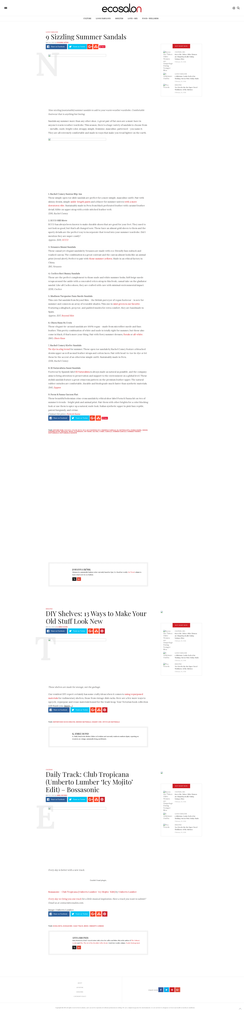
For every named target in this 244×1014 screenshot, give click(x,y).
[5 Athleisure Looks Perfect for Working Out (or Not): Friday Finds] (169, 77)
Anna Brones (62, 795)
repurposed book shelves (64, 722)
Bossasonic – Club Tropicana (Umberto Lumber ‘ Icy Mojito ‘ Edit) (81, 891)
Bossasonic (68, 926)
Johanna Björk (62, 42)
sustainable (53, 433)
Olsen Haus (59, 338)
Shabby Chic (97, 722)
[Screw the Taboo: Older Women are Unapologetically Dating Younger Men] (169, 61)
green (144, 430)
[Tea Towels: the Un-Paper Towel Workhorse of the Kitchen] (169, 88)
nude (71, 431)
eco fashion (92, 430)
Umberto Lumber (128, 891)
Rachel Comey (98, 431)
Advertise (79, 987)
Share (58, 47)
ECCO (65, 240)
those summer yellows (100, 258)
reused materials (83, 722)
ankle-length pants (80, 201)
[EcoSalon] (21, 7)
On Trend (88, 431)
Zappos (57, 387)
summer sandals (120, 431)
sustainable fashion (68, 433)
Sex (183, 52)
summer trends (134, 431)
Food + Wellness (150, 18)
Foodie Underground (133, 943)
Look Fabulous (103, 18)
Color (74, 430)
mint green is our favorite (126, 304)
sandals (108, 431)
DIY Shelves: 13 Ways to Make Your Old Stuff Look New (96, 617)
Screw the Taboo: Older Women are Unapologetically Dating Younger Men (186, 56)
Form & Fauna (73, 414)
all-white (138, 334)
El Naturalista (83, 371)
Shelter (119, 18)
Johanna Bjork (54, 431)
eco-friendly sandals (106, 430)
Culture (87, 18)
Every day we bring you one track (64, 898)
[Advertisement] (98, 532)
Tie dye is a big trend (59, 349)
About (80, 983)
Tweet (79, 47)
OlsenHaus (78, 431)
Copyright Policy (80, 996)
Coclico (67, 430)
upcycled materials (111, 722)
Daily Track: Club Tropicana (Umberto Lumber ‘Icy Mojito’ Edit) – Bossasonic (89, 782)
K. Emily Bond (62, 627)
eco (84, 430)
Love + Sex (133, 18)
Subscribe (79, 992)
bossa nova (57, 926)
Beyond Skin (68, 315)
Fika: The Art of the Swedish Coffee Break (94, 943)
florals (126, 334)
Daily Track (78, 926)
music (86, 926)
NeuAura (64, 431)
